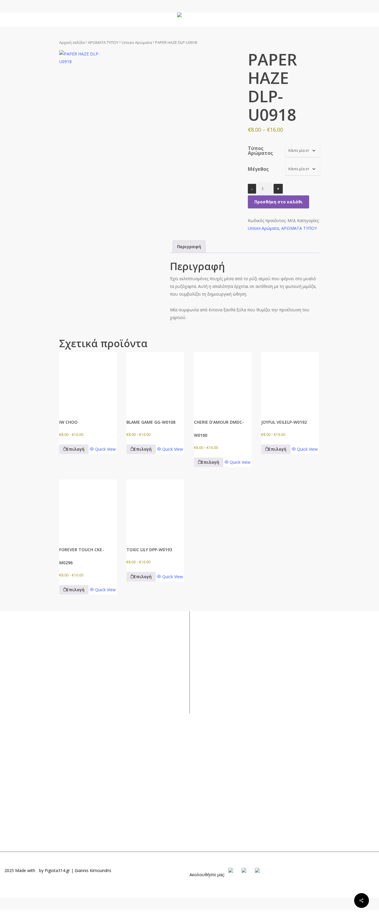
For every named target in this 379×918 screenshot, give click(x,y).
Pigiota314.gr (57, 870)
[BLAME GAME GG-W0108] (155, 380)
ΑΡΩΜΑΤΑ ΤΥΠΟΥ (103, 42)
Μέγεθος (258, 169)
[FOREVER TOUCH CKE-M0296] (88, 508)
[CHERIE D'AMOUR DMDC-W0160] (222, 380)
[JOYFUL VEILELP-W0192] (290, 380)
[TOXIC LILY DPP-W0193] (155, 508)
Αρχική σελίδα (72, 42)
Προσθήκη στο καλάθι (278, 202)
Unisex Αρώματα (137, 42)
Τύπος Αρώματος (260, 150)
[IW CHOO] (88, 380)
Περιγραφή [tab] (189, 246)
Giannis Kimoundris (93, 870)
